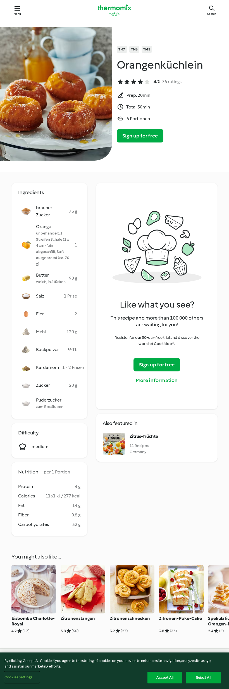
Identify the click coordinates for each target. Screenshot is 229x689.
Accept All (164, 677)
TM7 (121, 49)
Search (211, 14)
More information (157, 380)
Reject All (203, 677)
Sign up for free (140, 136)
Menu (17, 14)
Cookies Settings (18, 677)
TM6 (134, 49)
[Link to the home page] (114, 10)
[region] (114, 670)
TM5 (146, 49)
